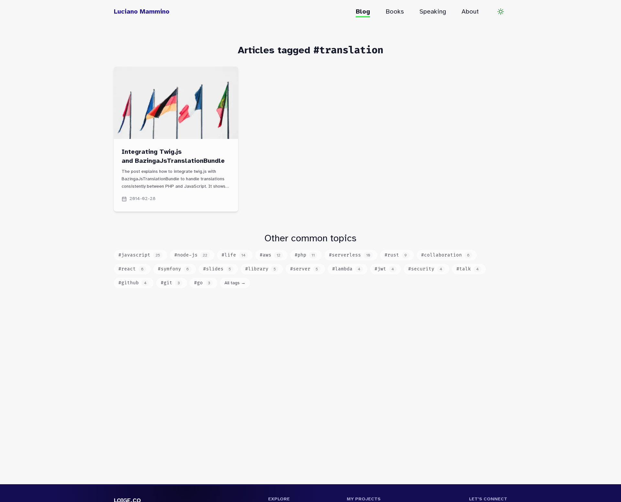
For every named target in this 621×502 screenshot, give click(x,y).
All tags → (234, 283)
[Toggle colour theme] (500, 11)
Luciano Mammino (141, 11)
